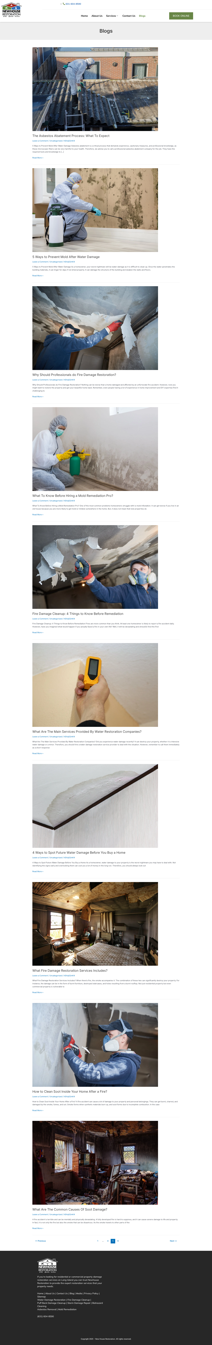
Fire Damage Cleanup (78, 1299)
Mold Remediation (67, 1309)
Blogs (142, 15)
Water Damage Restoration (51, 1299)
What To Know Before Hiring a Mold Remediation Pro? (72, 496)
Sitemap (41, 1296)
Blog (72, 1293)
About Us (97, 15)
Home (84, 15)
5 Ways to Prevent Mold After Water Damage (66, 257)
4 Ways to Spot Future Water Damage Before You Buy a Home (78, 852)
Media (79, 1293)
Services (111, 15)
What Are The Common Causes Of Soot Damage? (69, 1209)
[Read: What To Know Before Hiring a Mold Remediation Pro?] (95, 449)
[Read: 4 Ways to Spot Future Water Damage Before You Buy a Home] (95, 806)
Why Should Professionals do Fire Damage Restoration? (74, 375)
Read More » (37, 157)
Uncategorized (56, 141)
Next (173, 1241)
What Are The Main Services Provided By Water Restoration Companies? (86, 731)
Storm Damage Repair (78, 1303)
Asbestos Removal (46, 1309)
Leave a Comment (40, 141)
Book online (181, 15)
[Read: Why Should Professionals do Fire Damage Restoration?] (95, 328)
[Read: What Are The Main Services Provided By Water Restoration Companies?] (95, 685)
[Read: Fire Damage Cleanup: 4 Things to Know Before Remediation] (95, 567)
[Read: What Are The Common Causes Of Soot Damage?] (95, 1162)
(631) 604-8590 (45, 1316)
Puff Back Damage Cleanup (51, 1303)
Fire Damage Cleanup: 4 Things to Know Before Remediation (77, 614)
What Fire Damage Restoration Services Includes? (69, 970)
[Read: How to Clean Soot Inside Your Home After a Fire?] (95, 1044)
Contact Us (128, 15)
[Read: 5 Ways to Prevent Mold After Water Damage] (95, 210)
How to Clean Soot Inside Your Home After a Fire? (69, 1091)
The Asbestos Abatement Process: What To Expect (70, 136)
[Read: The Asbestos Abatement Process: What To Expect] (95, 89)
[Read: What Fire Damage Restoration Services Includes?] (95, 924)
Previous (40, 1241)
